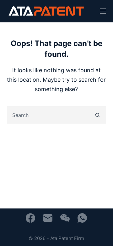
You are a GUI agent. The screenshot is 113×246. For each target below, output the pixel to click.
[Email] (47, 218)
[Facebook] (30, 218)
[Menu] (103, 11)
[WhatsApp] (82, 218)
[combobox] (49, 115)
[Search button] (97, 115)
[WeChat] (65, 218)
